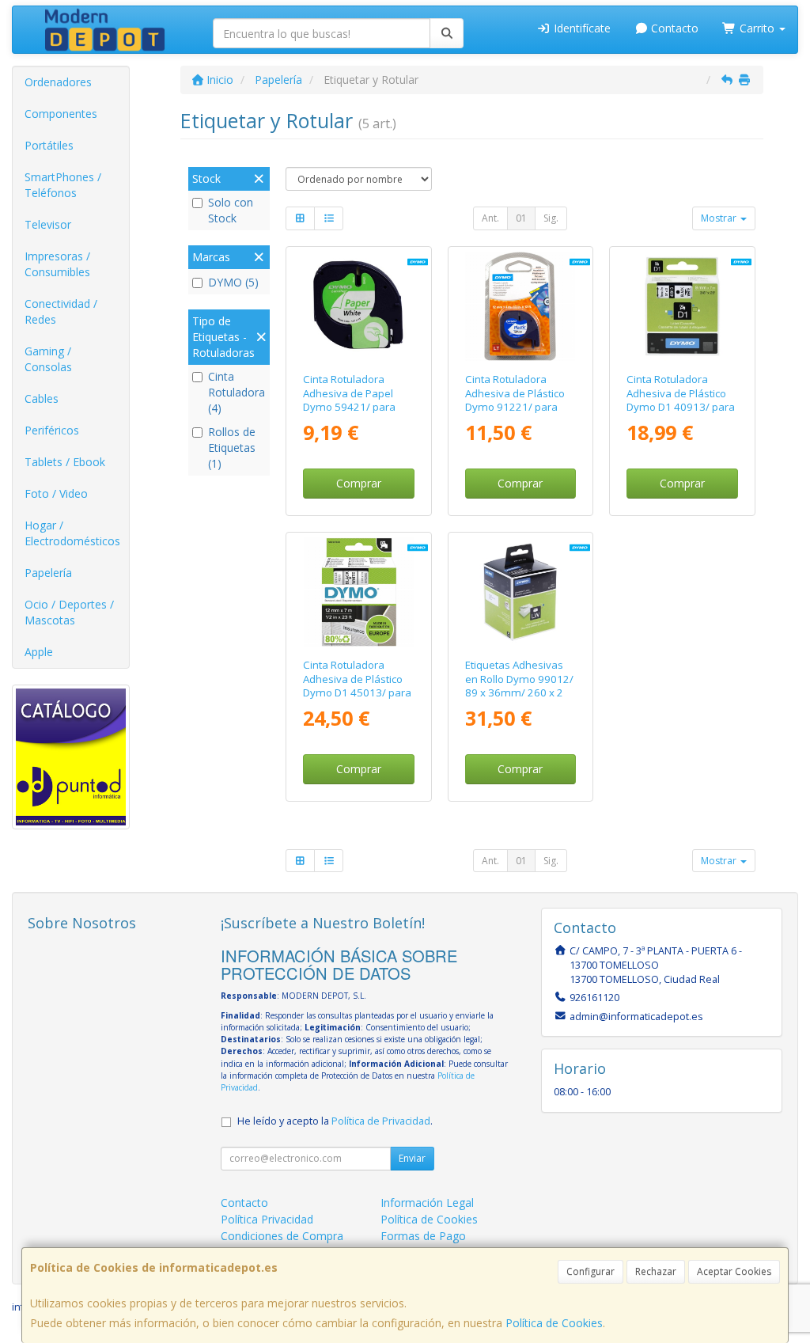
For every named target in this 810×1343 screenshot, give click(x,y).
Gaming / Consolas (48, 358)
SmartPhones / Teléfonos (63, 184)
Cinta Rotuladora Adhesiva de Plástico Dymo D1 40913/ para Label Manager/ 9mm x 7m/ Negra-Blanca (680, 406)
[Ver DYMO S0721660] (520, 307)
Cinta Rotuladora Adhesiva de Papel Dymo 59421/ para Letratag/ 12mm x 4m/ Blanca (349, 406)
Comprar (358, 483)
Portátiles (49, 145)
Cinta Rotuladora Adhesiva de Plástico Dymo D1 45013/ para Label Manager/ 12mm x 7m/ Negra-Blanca (357, 699)
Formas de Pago (423, 1235)
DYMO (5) (233, 282)
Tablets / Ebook (65, 461)
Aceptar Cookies (734, 1271)
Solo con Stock (230, 210)
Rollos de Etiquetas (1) (231, 447)
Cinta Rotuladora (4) (236, 392)
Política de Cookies (554, 1322)
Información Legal (427, 1202)
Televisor (48, 224)
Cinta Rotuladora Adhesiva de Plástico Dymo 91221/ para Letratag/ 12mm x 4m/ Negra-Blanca (515, 406)
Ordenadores (58, 81)
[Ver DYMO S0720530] (359, 592)
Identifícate (581, 28)
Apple (39, 651)
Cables (42, 398)
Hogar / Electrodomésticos (72, 533)
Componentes (61, 113)
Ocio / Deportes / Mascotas (69, 612)
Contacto (673, 28)
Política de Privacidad (380, 1121)
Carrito (757, 28)
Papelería (48, 572)
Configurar (590, 1271)
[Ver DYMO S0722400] (520, 592)
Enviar (412, 1158)
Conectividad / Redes (61, 311)
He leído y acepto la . (335, 1121)
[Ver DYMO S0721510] (359, 307)
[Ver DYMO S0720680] (682, 307)
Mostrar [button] (720, 218)
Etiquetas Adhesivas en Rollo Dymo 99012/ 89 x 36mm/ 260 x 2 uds (519, 685)
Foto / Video (56, 493)
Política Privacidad (267, 1219)
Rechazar (655, 1271)
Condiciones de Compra (282, 1235)
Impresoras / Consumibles (57, 263)
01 (521, 218)
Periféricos (52, 430)
